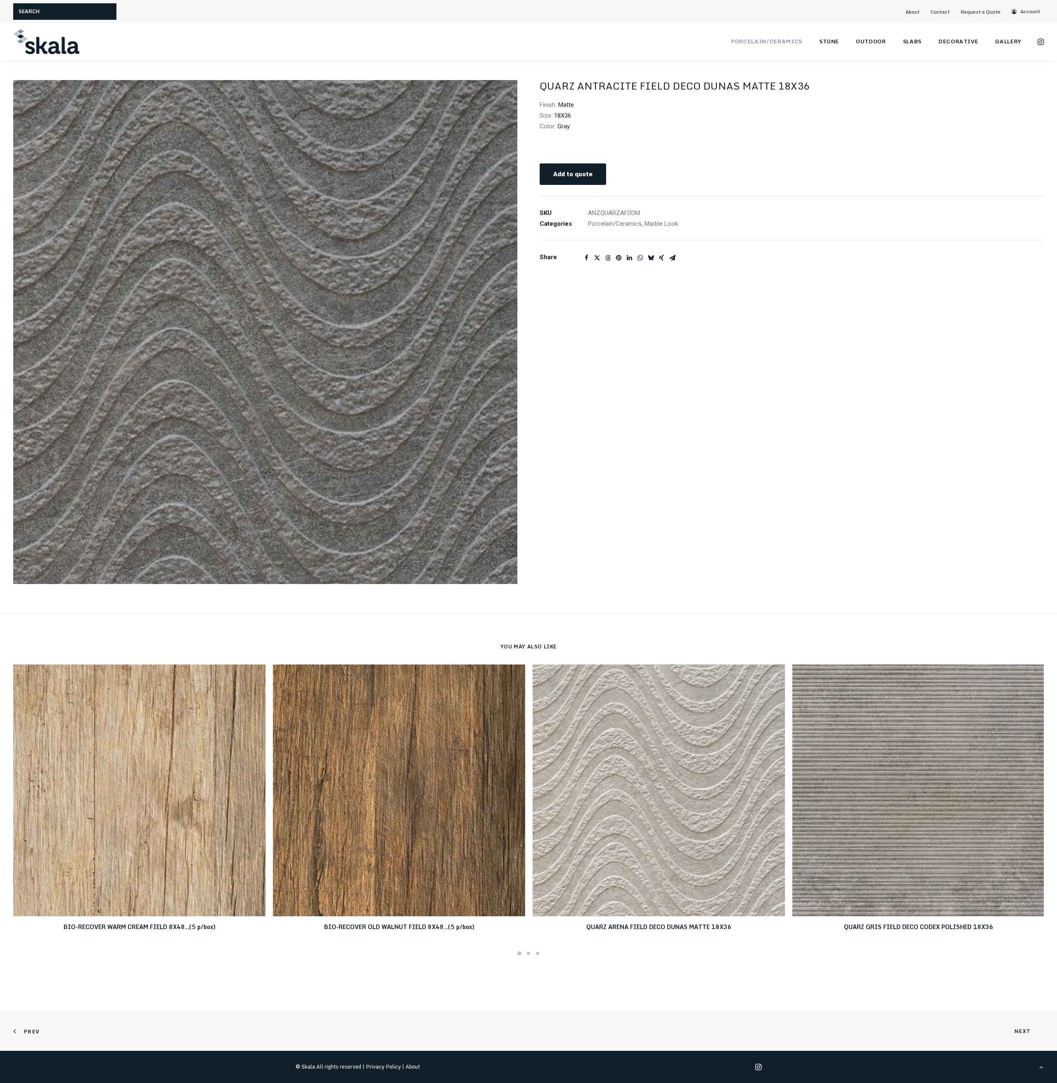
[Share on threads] (608, 258)
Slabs (912, 41)
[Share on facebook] (586, 258)
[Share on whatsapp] (640, 258)
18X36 (562, 115)
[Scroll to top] (1041, 1067)
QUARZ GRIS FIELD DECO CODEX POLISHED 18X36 (918, 927)
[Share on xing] (661, 258)
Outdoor (871, 41)
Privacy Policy (383, 1066)
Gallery (1008, 41)
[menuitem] (915, 11)
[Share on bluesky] (651, 258)
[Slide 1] (519, 953)
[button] (1026, 11)
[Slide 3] (537, 953)
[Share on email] (672, 258)
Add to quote (572, 174)
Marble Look (661, 223)
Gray (563, 126)
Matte (566, 105)
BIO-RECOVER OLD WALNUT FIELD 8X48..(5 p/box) (399, 927)
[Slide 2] (528, 953)
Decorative (959, 41)
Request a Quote (980, 12)
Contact (940, 12)
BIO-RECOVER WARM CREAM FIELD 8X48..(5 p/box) (140, 927)
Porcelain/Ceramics (766, 41)
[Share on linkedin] (629, 258)
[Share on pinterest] (618, 258)
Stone (829, 41)
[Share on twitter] (597, 258)
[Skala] (46, 41)
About (912, 12)
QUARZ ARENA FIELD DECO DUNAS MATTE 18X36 (659, 927)
